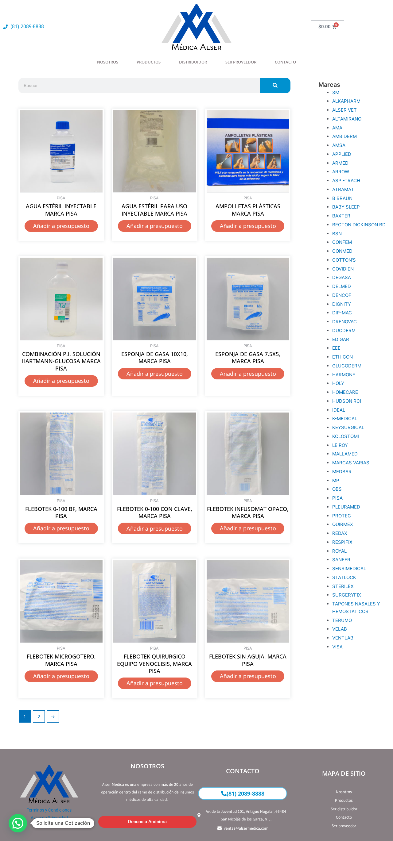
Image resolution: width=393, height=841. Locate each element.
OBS (337, 489)
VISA (337, 647)
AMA (337, 128)
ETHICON (342, 357)
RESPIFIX (342, 542)
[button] (18, 823)
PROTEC (341, 516)
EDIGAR (340, 339)
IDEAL (338, 410)
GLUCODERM (346, 366)
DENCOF (341, 295)
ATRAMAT (343, 189)
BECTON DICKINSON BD (359, 225)
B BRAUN (342, 198)
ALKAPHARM (346, 101)
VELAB (339, 629)
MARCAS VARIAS (350, 463)
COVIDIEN (343, 269)
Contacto (285, 62)
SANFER (341, 560)
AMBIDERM (344, 136)
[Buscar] (275, 85)
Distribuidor (193, 62)
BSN (337, 233)
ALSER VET (344, 110)
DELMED (341, 286)
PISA (337, 498)
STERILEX (343, 586)
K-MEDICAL (344, 418)
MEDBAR (342, 471)
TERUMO (342, 620)
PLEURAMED (346, 507)
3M (335, 92)
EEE (336, 348)
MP (335, 480)
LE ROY (340, 445)
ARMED (340, 163)
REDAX (339, 533)
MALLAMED (345, 454)
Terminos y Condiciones (49, 810)
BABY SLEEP (346, 207)
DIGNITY (341, 304)
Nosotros (107, 62)
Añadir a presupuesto (61, 225)
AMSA (338, 145)
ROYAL (339, 551)
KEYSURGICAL (348, 427)
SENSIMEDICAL (349, 568)
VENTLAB (342, 638)
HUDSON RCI (346, 401)
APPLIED (341, 154)
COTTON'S (344, 260)
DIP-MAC (342, 313)
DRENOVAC (344, 321)
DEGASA (341, 277)
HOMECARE (345, 392)
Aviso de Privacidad (49, 817)
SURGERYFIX (346, 595)
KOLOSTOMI (345, 436)
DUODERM (344, 330)
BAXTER (341, 216)
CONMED (342, 251)
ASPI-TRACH (346, 180)
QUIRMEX (342, 524)
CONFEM (342, 242)
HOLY (338, 383)
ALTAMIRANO (346, 119)
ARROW (340, 172)
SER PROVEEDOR (240, 62)
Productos (149, 62)
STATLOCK (344, 577)
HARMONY (344, 375)
